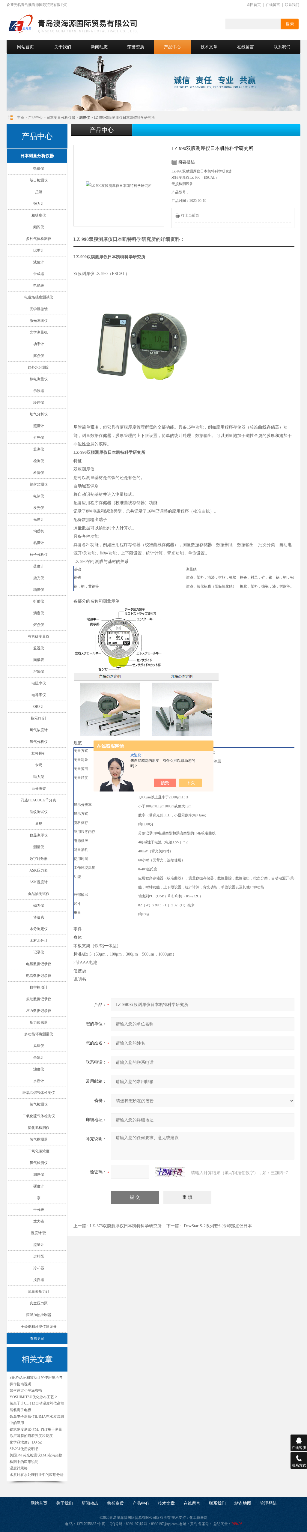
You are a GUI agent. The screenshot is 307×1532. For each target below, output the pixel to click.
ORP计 (38, 707)
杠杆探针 (38, 753)
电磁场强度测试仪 (38, 297)
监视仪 (38, 648)
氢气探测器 (39, 1139)
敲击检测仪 (39, 180)
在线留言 (273, 5)
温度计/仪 (38, 1233)
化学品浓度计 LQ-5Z (26, 1442)
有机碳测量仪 (38, 636)
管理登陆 (268, 1503)
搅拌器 (38, 1280)
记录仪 (38, 952)
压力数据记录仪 (38, 1011)
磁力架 (38, 777)
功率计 (38, 344)
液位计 (38, 262)
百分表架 (38, 788)
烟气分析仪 (39, 414)
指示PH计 (38, 718)
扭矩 (38, 192)
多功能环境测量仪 (38, 1034)
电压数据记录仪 (38, 964)
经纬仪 (38, 402)
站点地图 (242, 1503)
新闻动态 (99, 47)
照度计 (38, 426)
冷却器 (38, 1268)
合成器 (38, 274)
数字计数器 (39, 859)
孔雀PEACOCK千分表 (38, 800)
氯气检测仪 (39, 1104)
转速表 (38, 917)
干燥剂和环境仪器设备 (39, 1326)
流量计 (38, 1245)
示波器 (38, 391)
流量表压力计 (38, 1291)
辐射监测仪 (39, 484)
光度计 (38, 519)
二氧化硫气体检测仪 (38, 1116)
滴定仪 (38, 613)
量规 (38, 823)
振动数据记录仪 (38, 999)
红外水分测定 (38, 367)
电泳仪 (38, 496)
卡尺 (38, 765)
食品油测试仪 (38, 894)
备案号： (205, 1524)
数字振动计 (39, 987)
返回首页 (253, 5)
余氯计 (38, 1057)
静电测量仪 (39, 379)
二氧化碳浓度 (38, 1151)
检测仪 (38, 461)
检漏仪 (38, 473)
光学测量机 (39, 332)
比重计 (38, 250)
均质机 (38, 531)
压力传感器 (39, 1022)
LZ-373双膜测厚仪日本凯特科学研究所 (126, 1226)
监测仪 (38, 449)
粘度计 (38, 543)
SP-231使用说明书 (24, 1449)
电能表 (38, 285)
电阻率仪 (38, 683)
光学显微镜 (39, 309)
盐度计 (38, 566)
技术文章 (209, 47)
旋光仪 (38, 578)
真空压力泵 (39, 1303)
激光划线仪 (39, 321)
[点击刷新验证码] (170, 1172)
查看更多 (37, 1338)
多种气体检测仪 (38, 239)
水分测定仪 (39, 929)
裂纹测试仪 (39, 812)
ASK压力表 (38, 870)
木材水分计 (39, 940)
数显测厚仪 (39, 835)
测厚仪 (38, 1174)
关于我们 (62, 47)
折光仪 (38, 437)
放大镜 (38, 1221)
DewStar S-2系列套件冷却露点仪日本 (218, 1226)
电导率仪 (38, 695)
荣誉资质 (135, 47)
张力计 (38, 204)
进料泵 (38, 1256)
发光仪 (38, 508)
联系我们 (292, 5)
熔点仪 (38, 625)
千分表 (38, 1209)
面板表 (38, 660)
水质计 (38, 1081)
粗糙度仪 (38, 215)
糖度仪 (38, 590)
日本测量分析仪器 (60, 117)
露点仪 (38, 356)
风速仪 (38, 1046)
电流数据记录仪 (38, 976)
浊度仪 (38, 1069)
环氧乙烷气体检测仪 (38, 1093)
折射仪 (38, 601)
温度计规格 (19, 1468)
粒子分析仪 (39, 554)
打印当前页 (190, 215)
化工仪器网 (198, 1518)
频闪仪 (38, 227)
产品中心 (172, 47)
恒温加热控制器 (38, 1315)
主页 (20, 117)
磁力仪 (38, 905)
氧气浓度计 (39, 730)
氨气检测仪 (39, 1163)
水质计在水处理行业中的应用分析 (37, 1475)
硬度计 (38, 1186)
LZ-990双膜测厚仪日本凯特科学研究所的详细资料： (129, 239)
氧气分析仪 (39, 742)
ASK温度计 (38, 882)
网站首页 (25, 47)
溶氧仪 (38, 671)
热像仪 (38, 168)
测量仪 (38, 847)
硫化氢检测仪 (38, 1128)
